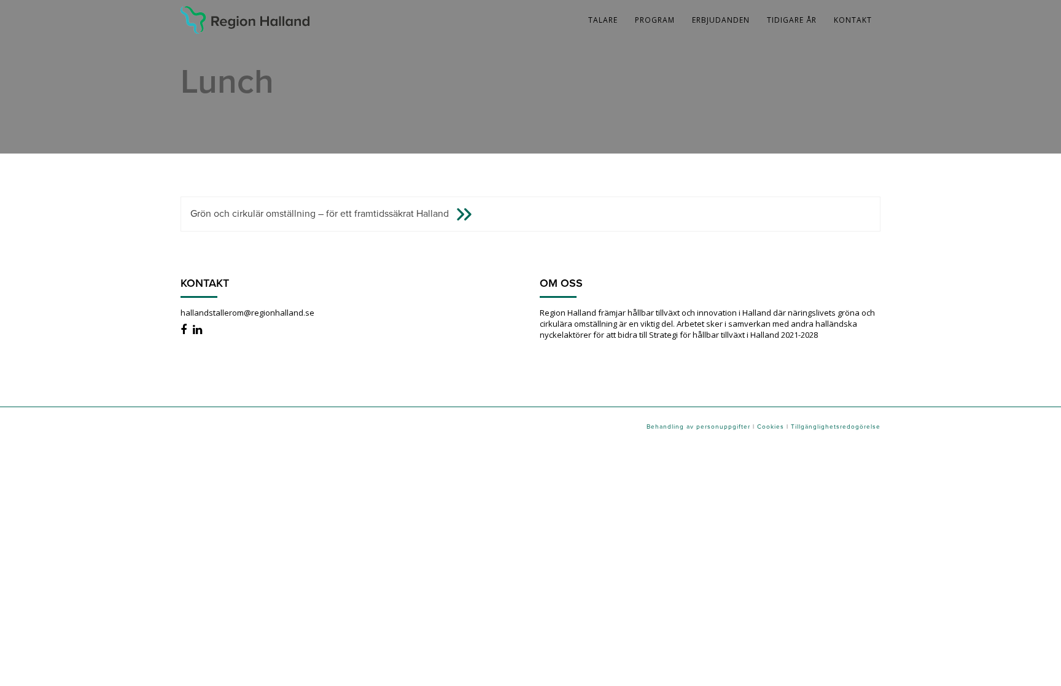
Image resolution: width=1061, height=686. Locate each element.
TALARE (603, 20)
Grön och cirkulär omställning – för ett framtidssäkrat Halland (319, 213)
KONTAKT (853, 20)
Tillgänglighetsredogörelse (835, 426)
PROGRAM (655, 20)
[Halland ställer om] (245, 15)
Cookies (770, 426)
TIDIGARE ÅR (792, 20)
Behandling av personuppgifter (698, 426)
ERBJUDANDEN (721, 20)
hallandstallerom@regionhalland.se (247, 312)
